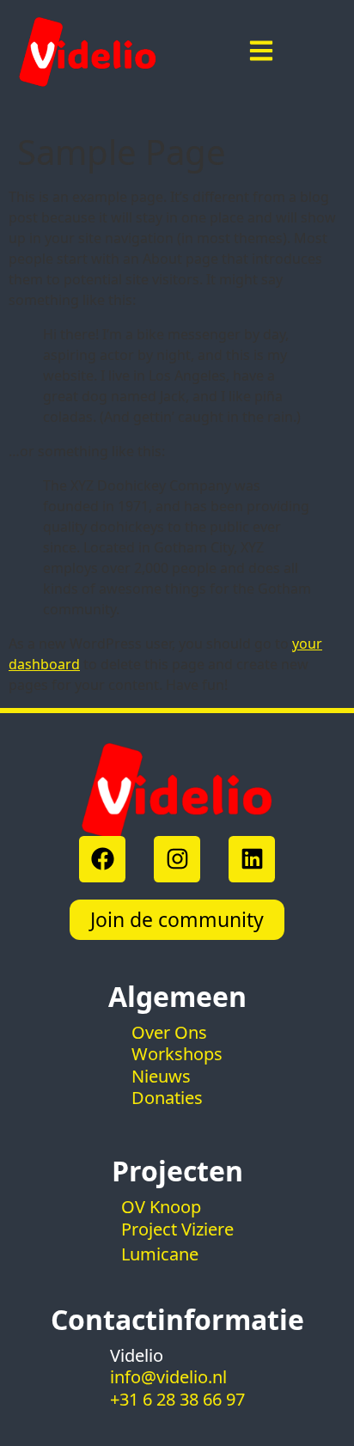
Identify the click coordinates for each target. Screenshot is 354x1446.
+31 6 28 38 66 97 (177, 1399)
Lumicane (159, 1254)
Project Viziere (177, 1229)
